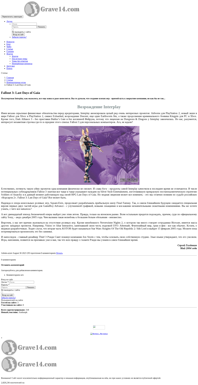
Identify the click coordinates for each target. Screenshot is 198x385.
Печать (59, 253)
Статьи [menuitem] (9, 49)
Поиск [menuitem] (9, 68)
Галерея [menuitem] (10, 51)
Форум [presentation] (9, 54)
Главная (10, 77)
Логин (9, 21)
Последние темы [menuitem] (19, 59)
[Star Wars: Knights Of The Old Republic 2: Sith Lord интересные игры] (99, 155)
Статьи (9, 80)
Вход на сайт (18, 35)
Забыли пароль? (19, 37)
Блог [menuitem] (8, 44)
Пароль (5, 285)
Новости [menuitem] (10, 42)
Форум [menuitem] (15, 56)
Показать (41, 27)
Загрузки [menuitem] (10, 66)
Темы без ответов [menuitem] (20, 61)
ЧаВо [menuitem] (8, 46)
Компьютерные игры (16, 82)
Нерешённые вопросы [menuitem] (22, 63)
